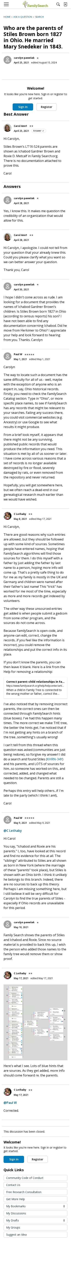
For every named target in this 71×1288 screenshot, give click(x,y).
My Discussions (16, 1213)
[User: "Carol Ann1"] (7, 128)
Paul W (18, 354)
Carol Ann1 (20, 126)
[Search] (58, 4)
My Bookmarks (35, 1206)
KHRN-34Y (54, 759)
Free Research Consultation (23, 1192)
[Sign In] (65, 4)
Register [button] (46, 107)
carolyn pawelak (24, 57)
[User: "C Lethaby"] (7, 516)
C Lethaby (20, 514)
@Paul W (10, 1102)
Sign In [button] (23, 107)
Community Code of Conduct (24, 1178)
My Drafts (35, 1220)
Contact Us (13, 1185)
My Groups (13, 1227)
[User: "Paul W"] (7, 356)
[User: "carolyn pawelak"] (7, 60)
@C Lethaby (13, 830)
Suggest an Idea (16, 1234)
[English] (35, 4)
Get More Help (15, 1199)
